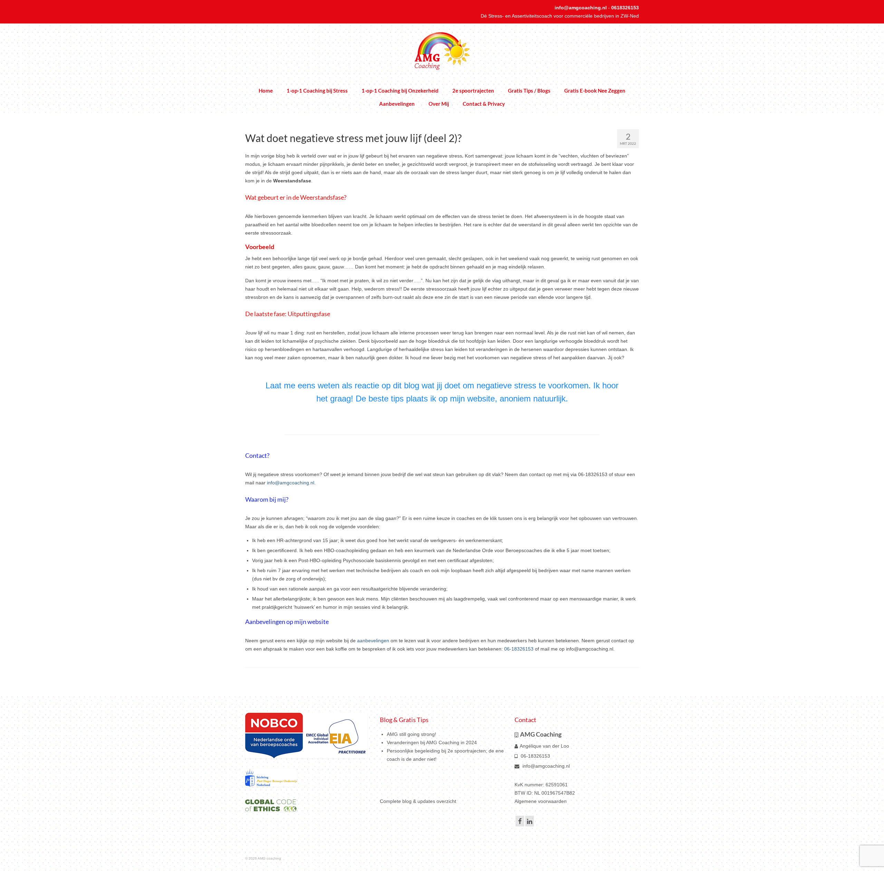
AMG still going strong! (411, 734)
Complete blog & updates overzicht (418, 801)
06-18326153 (519, 649)
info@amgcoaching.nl (581, 7)
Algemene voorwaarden (541, 801)
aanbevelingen (373, 640)
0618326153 (625, 7)
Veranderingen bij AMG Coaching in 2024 (432, 742)
